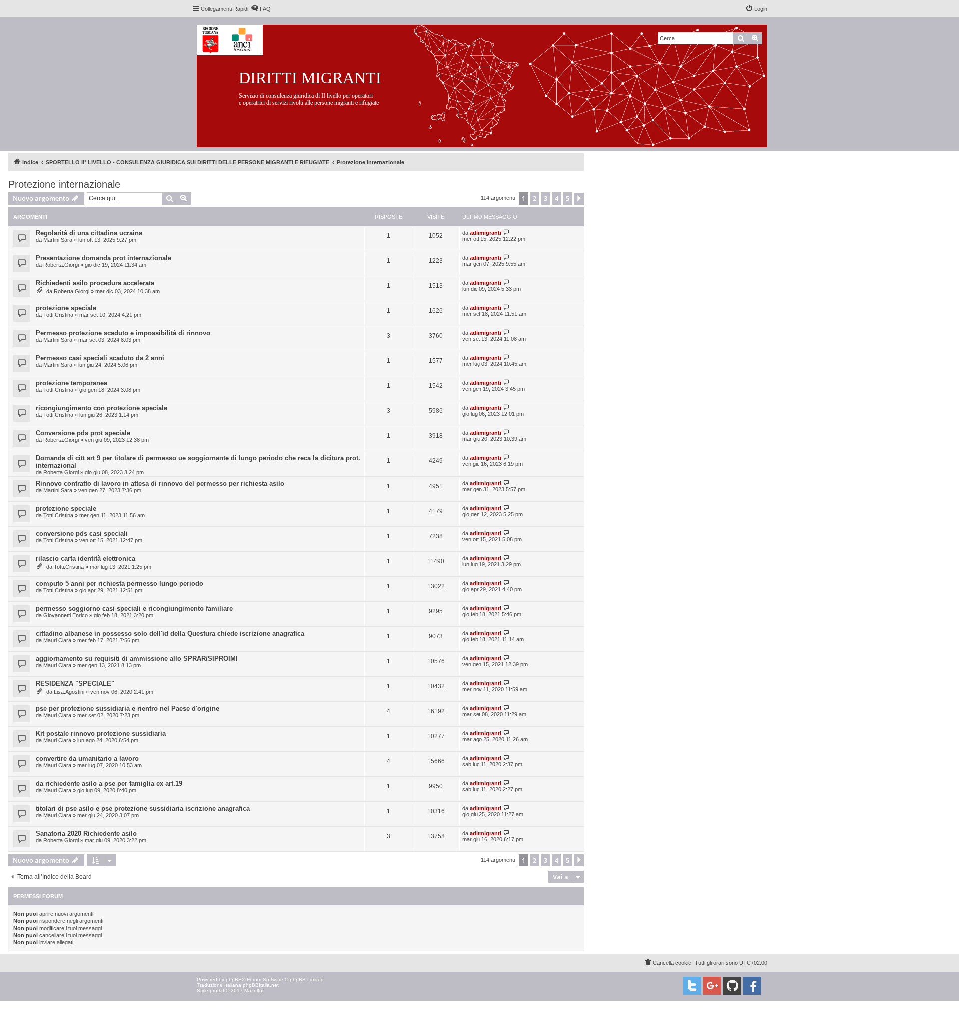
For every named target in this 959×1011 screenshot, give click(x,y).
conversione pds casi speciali (82, 534)
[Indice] (490, 84)
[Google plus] (712, 986)
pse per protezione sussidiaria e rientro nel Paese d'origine (127, 708)
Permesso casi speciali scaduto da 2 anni (100, 358)
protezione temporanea (71, 383)
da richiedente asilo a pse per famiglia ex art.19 (109, 784)
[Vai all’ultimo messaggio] (506, 233)
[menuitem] (261, 9)
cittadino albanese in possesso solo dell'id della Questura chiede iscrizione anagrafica (170, 634)
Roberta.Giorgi (61, 265)
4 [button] (556, 198)
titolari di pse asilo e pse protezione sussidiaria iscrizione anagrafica (143, 808)
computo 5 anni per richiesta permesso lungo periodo (119, 584)
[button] (579, 199)
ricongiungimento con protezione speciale (101, 408)
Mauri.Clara (57, 641)
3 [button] (545, 198)
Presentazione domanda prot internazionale (103, 258)
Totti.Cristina (58, 315)
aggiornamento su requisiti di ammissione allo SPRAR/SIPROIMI (137, 658)
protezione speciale (66, 308)
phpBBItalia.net (261, 985)
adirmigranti (485, 233)
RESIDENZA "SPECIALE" (75, 684)
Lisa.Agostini (69, 692)
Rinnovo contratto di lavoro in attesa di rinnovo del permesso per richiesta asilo (160, 484)
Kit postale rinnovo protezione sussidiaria (101, 734)
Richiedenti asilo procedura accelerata (95, 283)
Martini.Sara (57, 240)
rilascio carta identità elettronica (85, 558)
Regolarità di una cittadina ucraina (89, 233)
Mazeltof (254, 991)
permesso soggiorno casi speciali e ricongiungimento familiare (134, 608)
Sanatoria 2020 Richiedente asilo (86, 834)
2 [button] (534, 198)
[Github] (732, 986)
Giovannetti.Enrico (65, 615)
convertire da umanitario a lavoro (87, 758)
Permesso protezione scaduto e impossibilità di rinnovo (123, 333)
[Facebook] (752, 986)
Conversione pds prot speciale (83, 433)
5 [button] (567, 198)
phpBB (234, 979)
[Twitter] (692, 986)
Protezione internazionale (64, 184)
